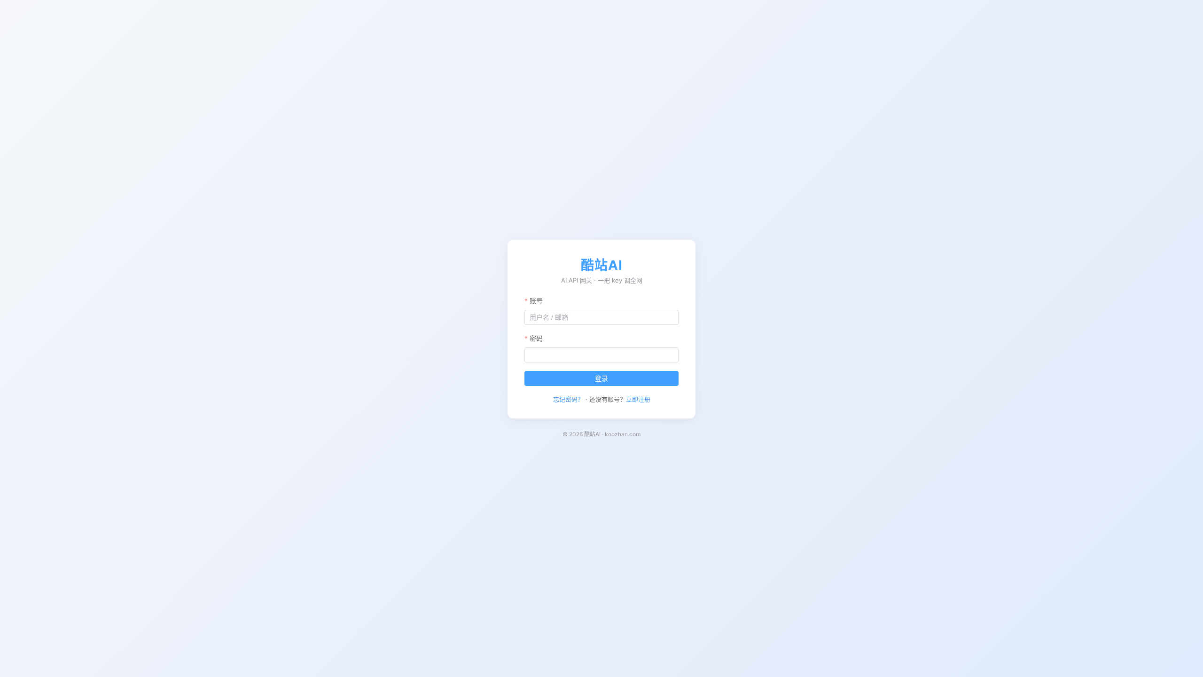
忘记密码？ (568, 399)
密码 (536, 338)
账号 (536, 301)
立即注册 (638, 399)
